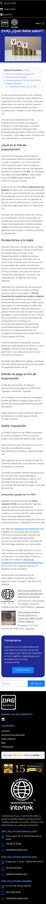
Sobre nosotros (8, 738)
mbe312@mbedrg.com (16, 874)
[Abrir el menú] (40, 23)
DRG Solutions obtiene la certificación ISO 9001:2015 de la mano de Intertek (30, 593)
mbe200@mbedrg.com (17, 898)
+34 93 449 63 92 (13, 867)
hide (26, 70)
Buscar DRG (10, 3)
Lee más (40, 607)
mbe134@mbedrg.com (16, 849)
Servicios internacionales (13, 735)
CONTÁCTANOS (23, 670)
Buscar (38, 683)
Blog (3, 742)
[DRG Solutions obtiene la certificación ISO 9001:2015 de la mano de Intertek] (8, 596)
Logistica (5, 731)
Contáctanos (7, 746)
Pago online (9, 9)
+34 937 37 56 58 (13, 843)
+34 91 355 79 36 (13, 892)
